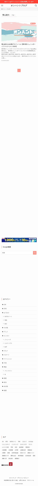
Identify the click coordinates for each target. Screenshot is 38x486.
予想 (12, 447)
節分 (6, 323)
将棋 (5, 378)
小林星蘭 (11, 450)
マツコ (30, 444)
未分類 (6, 386)
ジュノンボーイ (6, 444)
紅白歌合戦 (28, 455)
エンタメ (6, 335)
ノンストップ (15, 444)
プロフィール (30, 480)
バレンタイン (8, 370)
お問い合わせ (22, 480)
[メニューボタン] (2, 5)
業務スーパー (31, 452)
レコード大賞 (5, 447)
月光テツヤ (23, 452)
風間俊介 (17, 458)
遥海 (34, 455)
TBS (19, 441)
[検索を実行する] (34, 253)
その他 (6, 327)
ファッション (8, 359)
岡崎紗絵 (30, 450)
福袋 (5, 390)
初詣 (6, 320)
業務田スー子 (5, 455)
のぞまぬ (31, 441)
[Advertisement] (19, 156)
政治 (5, 382)
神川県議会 (20, 455)
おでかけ (6, 312)
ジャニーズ (8, 339)
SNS (5, 308)
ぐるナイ (24, 441)
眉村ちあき (13, 455)
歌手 (6, 347)
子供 (5, 363)
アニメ (6, 331)
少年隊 (16, 450)
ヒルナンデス (8, 343)
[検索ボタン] (36, 5)
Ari (3, 441)
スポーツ (6, 355)
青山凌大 (11, 458)
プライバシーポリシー (23, 478)
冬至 (16, 447)
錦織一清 (4, 458)
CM (5, 304)
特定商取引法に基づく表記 (11, 480)
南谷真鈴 (21, 447)
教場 (9, 452)
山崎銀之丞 (23, 450)
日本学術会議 (15, 452)
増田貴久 (28, 447)
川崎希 (3, 452)
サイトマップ (12, 478)
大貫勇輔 (4, 450)
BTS (7, 441)
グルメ (6, 350)
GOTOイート (8, 316)
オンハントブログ (19, 6)
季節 (5, 367)
